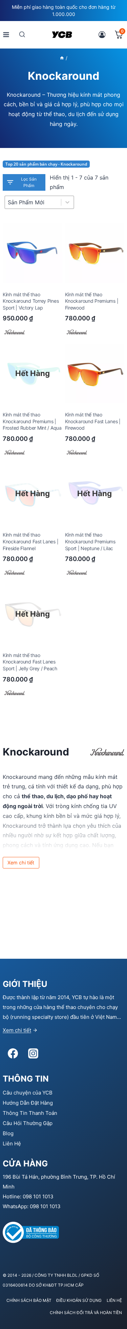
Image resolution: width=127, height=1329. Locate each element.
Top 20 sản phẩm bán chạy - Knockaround (46, 164)
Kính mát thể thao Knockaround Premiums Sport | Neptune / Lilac (90, 541)
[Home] (62, 58)
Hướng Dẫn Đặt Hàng (28, 1103)
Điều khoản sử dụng (79, 1300)
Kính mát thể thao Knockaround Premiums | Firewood (92, 301)
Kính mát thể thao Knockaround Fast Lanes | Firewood (93, 421)
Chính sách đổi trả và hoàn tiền (86, 1312)
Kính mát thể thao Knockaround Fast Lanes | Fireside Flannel (30, 541)
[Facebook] (13, 1053)
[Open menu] (6, 34)
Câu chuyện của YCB (27, 1092)
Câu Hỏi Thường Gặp (27, 1123)
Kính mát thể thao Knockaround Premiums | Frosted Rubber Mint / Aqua (32, 421)
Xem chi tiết (17, 1030)
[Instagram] (33, 1053)
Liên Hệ (12, 1143)
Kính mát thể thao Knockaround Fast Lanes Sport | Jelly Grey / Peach (30, 661)
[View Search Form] (22, 34)
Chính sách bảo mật (28, 1300)
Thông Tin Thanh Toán (30, 1113)
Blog (8, 1133)
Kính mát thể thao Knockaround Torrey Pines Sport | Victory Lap (31, 301)
